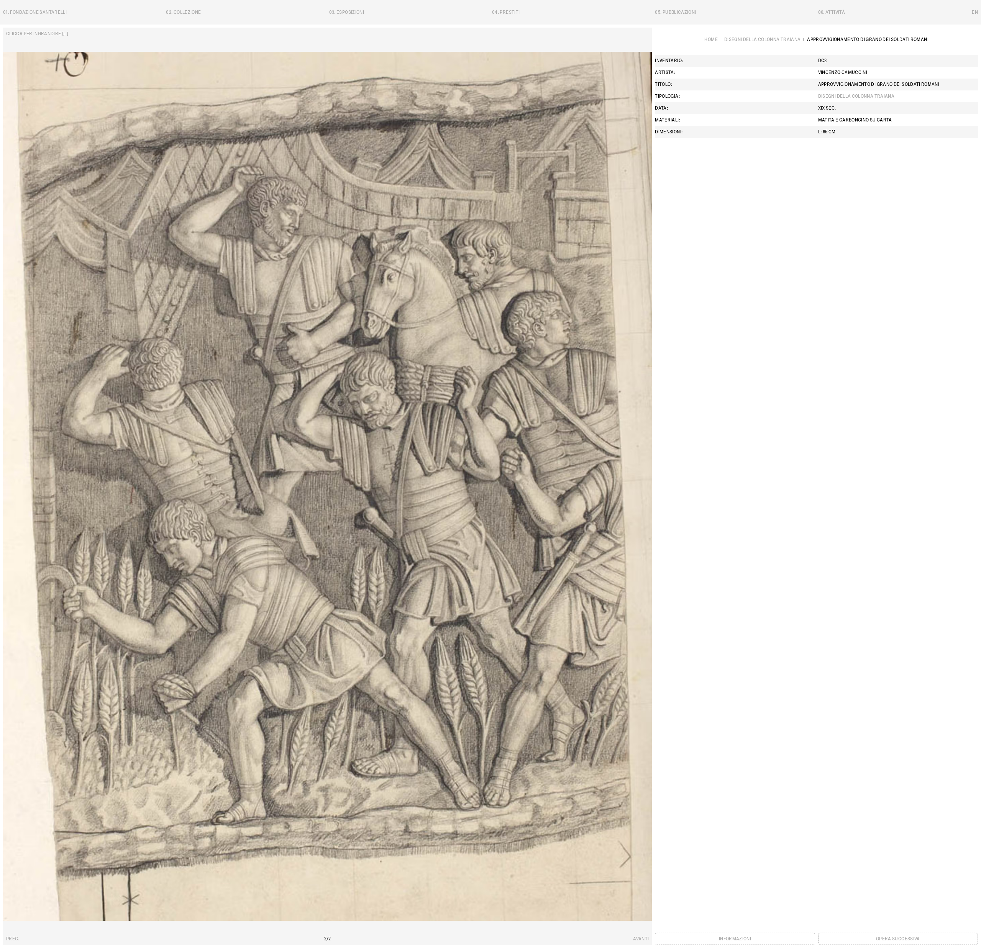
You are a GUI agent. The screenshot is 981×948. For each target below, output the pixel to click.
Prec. (13, 939)
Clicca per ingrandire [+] (37, 33)
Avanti (641, 939)
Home (710, 39)
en (975, 12)
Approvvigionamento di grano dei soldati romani (868, 39)
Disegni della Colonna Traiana (762, 39)
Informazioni (735, 939)
